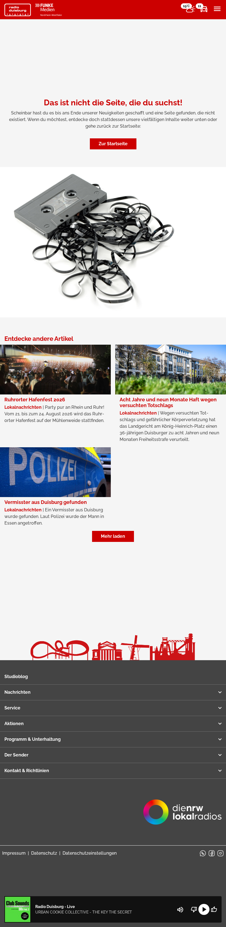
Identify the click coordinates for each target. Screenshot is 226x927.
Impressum (14, 853)
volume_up (180, 910)
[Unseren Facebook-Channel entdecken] (211, 853)
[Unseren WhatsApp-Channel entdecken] (203, 853)
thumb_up (214, 909)
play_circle (204, 909)
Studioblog (16, 676)
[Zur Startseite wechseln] (17, 10)
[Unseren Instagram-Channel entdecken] (220, 853)
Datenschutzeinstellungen (90, 853)
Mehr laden (113, 536)
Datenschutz (44, 853)
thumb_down (194, 909)
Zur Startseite (113, 143)
